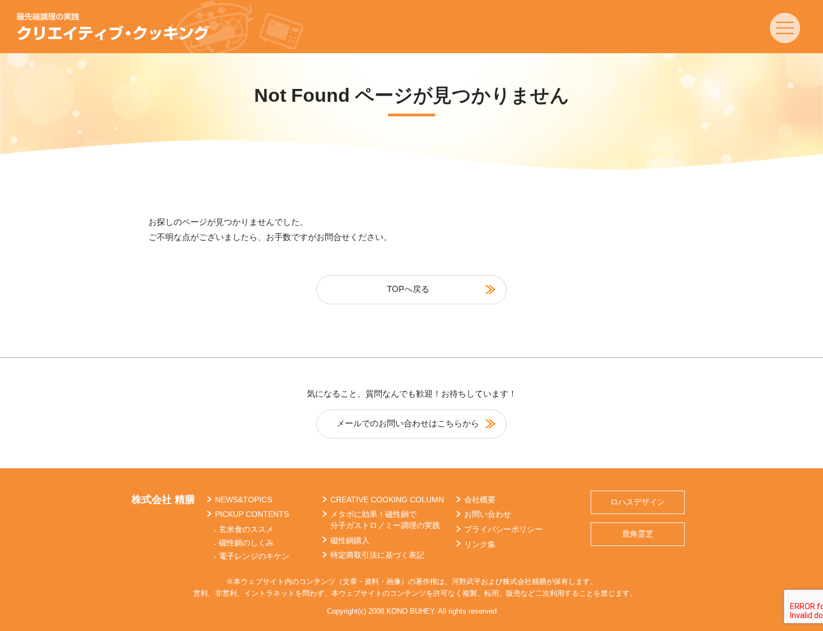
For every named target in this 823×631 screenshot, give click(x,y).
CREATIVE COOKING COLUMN (387, 499)
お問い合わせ (487, 514)
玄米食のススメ (246, 529)
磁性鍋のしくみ (246, 542)
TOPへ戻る (408, 289)
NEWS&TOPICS (243, 499)
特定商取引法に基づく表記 (377, 554)
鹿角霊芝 (637, 533)
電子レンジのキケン (254, 556)
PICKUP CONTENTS (252, 514)
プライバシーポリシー (503, 529)
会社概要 (479, 499)
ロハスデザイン (637, 501)
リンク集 (479, 544)
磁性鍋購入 (350, 540)
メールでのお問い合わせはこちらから (407, 423)
